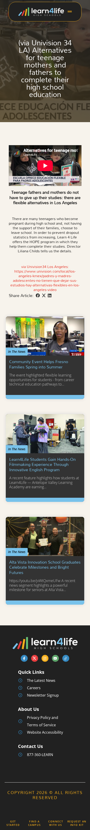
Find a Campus (34, 823)
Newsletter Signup (43, 695)
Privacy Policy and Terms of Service (42, 721)
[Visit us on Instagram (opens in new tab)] (45, 658)
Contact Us (30, 746)
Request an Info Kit (77, 823)
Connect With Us (55, 823)
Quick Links (31, 672)
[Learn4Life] (41, 11)
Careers (34, 687)
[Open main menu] (70, 11)
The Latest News (41, 680)
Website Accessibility (45, 732)
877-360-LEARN (40, 754)
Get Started (13, 823)
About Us (28, 709)
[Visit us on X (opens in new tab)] (34, 658)
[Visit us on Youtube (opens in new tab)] (55, 658)
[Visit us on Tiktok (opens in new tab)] (65, 658)
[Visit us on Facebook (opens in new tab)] (24, 658)
